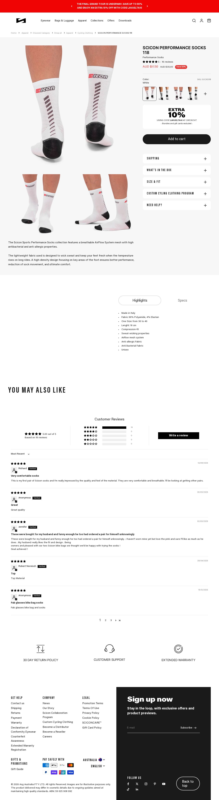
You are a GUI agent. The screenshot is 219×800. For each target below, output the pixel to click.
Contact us (17, 703)
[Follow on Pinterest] (155, 784)
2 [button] (105, 620)
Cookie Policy (90, 718)
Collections (97, 21)
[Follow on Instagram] (146, 784)
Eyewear (45, 21)
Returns (15, 713)
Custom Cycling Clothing (58, 722)
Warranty (16, 722)
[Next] (147, 6)
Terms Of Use (90, 708)
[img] (18, 464)
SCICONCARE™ (91, 722)
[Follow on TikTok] (128, 789)
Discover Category (41, 33)
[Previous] (71, 6)
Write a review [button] (178, 435)
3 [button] (111, 620)
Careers (47, 736)
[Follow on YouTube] (163, 784)
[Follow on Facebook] (128, 784)
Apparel (82, 21)
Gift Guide (17, 769)
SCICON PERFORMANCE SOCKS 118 (115, 33)
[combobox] (94, 760)
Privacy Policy (90, 713)
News (46, 703)
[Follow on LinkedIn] (137, 789)
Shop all (58, 33)
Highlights (139, 300)
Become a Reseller (54, 732)
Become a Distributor (56, 727)
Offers (110, 21)
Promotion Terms (92, 703)
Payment (16, 718)
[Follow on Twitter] (137, 784)
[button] (150, 62)
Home (13, 33)
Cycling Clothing (85, 33)
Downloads (125, 21)
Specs (182, 300)
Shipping (16, 708)
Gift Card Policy (91, 727)
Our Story (48, 708)
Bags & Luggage (64, 21)
